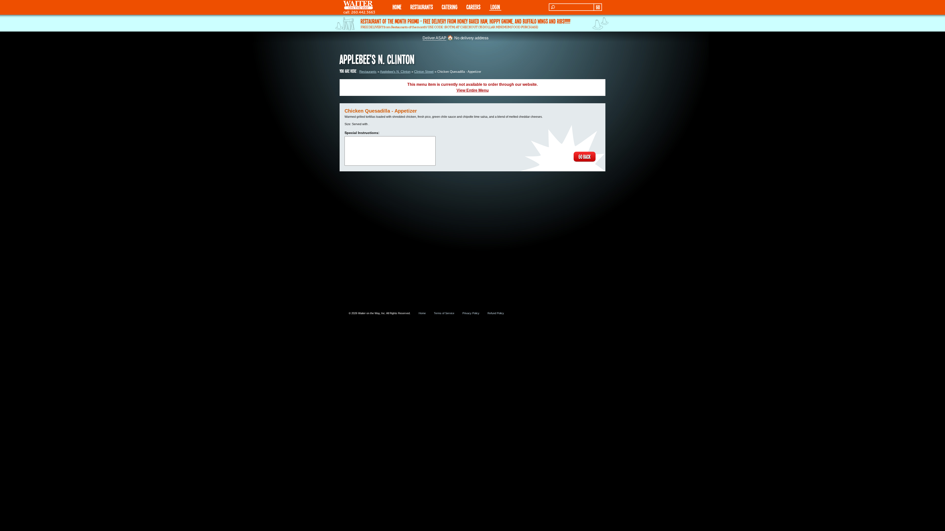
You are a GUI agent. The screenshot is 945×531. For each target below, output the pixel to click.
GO (598, 7)
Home (422, 313)
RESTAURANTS (421, 7)
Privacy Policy (470, 313)
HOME (397, 7)
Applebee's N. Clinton (395, 72)
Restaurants (368, 72)
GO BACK (585, 156)
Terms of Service (444, 313)
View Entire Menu (473, 90)
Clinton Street (424, 72)
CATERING (449, 7)
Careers (473, 7)
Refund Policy (496, 313)
